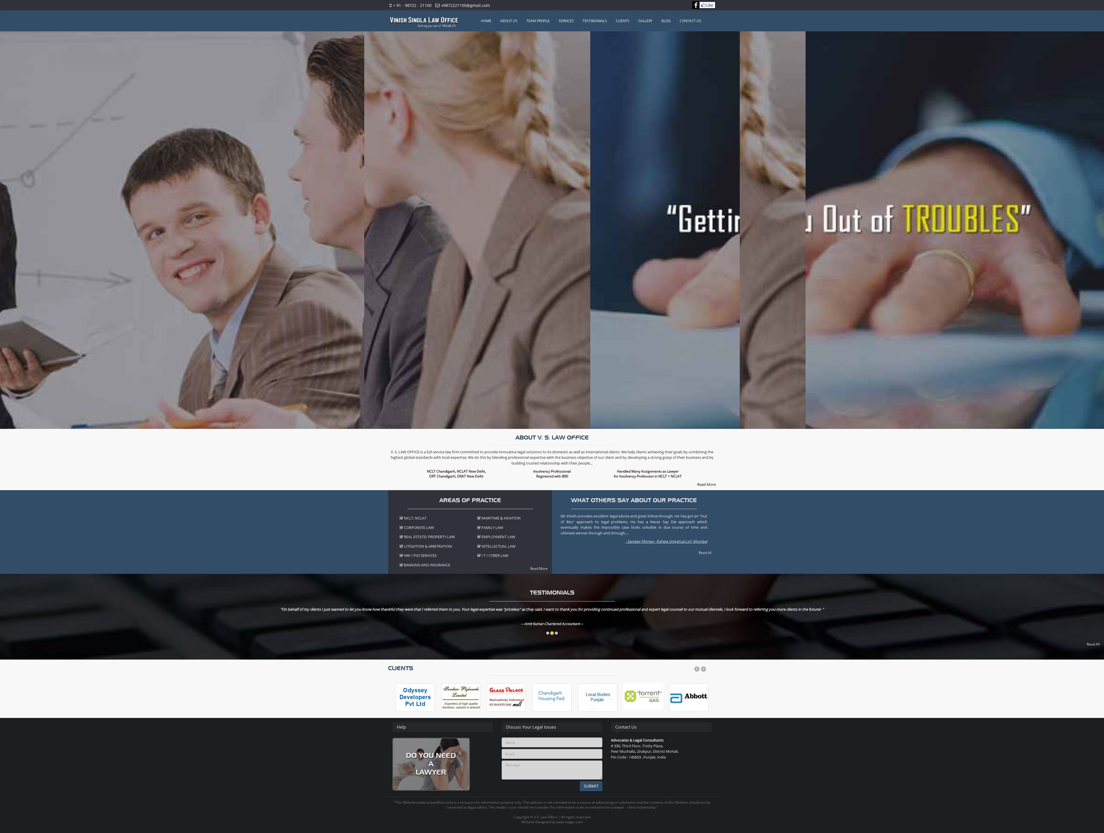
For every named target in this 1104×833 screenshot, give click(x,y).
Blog (666, 20)
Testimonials (595, 20)
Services (566, 20)
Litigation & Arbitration (427, 546)
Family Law (492, 527)
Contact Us (690, 20)
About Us (509, 20)
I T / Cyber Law (494, 555)
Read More (706, 484)
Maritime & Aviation (501, 518)
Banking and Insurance (426, 565)
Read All (705, 552)
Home (486, 20)
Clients (622, 20)
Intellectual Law (498, 546)
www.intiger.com (569, 821)
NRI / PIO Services (420, 555)
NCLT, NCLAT (414, 518)
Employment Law (498, 536)
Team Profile (538, 20)
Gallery (645, 20)
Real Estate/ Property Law (429, 536)
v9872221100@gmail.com (465, 5)
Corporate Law (418, 527)
